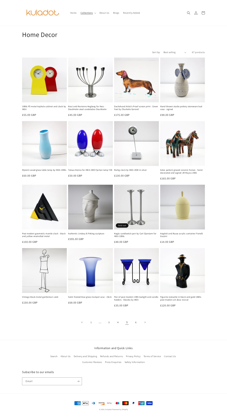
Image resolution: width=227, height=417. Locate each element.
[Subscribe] (78, 381)
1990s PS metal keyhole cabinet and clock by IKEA (44, 108)
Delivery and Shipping (85, 356)
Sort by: (156, 52)
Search (54, 356)
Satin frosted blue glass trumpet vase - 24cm (90, 297)
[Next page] (145, 322)
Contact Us (170, 356)
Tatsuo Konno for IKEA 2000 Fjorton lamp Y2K (90, 170)
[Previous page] (82, 322)
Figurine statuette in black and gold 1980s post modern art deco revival (180, 298)
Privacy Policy (133, 356)
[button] (88, 12)
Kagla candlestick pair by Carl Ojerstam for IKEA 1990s (135, 235)
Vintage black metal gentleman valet (40, 297)
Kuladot (108, 409)
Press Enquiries (113, 362)
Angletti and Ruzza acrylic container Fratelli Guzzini (181, 235)
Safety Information (135, 362)
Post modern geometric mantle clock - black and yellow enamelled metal (43, 235)
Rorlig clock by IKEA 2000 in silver (130, 170)
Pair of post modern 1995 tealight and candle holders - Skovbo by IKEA (136, 298)
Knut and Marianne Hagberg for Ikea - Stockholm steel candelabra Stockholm (87, 108)
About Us (66, 356)
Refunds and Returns (111, 356)
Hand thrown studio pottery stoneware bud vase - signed (181, 108)
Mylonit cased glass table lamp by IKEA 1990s (44, 170)
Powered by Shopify (120, 409)
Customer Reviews (92, 362)
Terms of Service (152, 356)
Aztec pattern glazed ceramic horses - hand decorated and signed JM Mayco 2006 (181, 171)
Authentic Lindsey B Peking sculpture (86, 233)
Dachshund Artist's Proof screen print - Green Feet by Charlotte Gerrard (136, 108)
